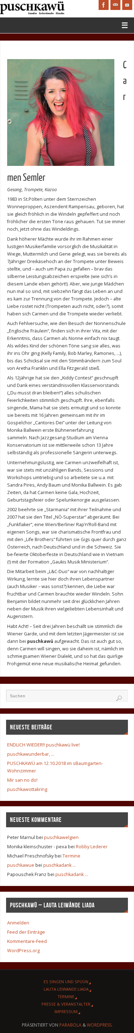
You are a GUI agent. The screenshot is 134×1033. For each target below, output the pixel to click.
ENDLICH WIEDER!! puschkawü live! (43, 745)
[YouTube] (127, 5)
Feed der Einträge (26, 932)
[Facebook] (104, 5)
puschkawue (20, 865)
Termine (71, 856)
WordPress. (100, 1025)
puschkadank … (59, 865)
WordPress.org (23, 951)
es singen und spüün (66, 981)
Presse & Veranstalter (65, 1004)
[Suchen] (119, 698)
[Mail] (115, 5)
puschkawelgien (61, 837)
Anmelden (18, 923)
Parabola (70, 1025)
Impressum (66, 1011)
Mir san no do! (22, 780)
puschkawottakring (27, 789)
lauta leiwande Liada (66, 989)
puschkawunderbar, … (30, 754)
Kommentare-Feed (27, 941)
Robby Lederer (92, 847)
